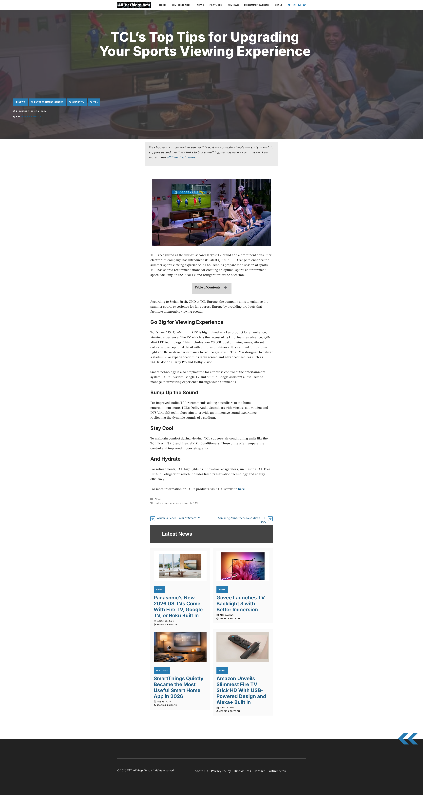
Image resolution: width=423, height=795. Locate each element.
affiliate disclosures (181, 157)
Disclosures (242, 771)
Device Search (182, 5)
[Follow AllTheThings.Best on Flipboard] (299, 5)
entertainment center (168, 503)
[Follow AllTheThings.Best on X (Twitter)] (289, 5)
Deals (279, 5)
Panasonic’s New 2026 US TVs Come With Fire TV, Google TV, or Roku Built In (178, 606)
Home (162, 5)
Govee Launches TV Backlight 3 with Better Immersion (240, 603)
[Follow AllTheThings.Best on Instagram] (294, 5)
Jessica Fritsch (31, 116)
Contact (259, 771)
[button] (416, 755)
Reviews (233, 5)
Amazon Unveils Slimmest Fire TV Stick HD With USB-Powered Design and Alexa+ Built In (241, 690)
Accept (378, 780)
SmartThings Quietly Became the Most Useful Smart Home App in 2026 (178, 687)
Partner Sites (276, 771)
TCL (195, 503)
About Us (201, 771)
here (241, 489)
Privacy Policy (370, 789)
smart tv (187, 503)
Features (216, 5)
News (200, 5)
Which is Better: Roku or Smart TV (178, 518)
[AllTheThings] (134, 5)
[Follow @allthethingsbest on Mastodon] (304, 5)
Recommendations (256, 5)
